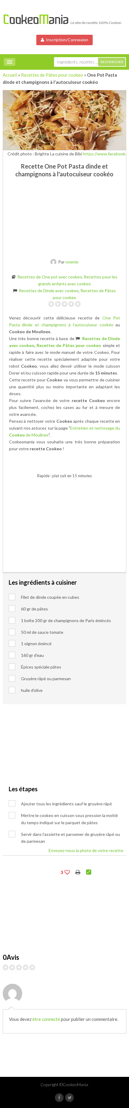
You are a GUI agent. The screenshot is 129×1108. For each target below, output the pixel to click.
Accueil (10, 75)
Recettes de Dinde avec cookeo (49, 290)
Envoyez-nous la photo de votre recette (86, 850)
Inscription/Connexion (66, 39)
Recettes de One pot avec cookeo (49, 276)
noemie (71, 262)
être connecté (46, 1019)
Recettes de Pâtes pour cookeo (52, 75)
